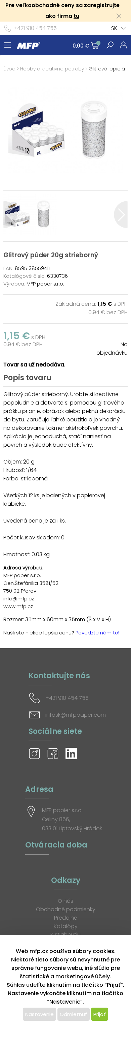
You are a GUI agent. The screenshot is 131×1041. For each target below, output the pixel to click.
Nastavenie (39, 1014)
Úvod (9, 68)
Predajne (65, 918)
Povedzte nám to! (97, 632)
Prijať (99, 1014)
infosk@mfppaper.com (75, 715)
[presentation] (10, 214)
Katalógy (66, 926)
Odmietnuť (73, 1014)
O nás (65, 901)
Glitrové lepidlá (107, 68)
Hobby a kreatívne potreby (52, 68)
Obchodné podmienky (65, 909)
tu (76, 16)
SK (114, 28)
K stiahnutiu (65, 935)
